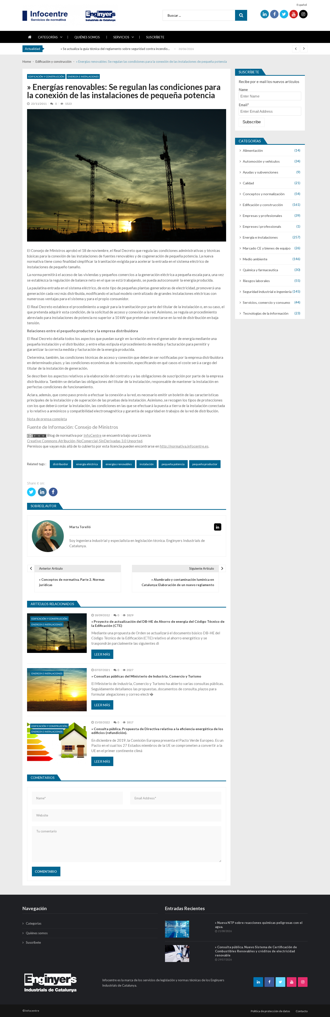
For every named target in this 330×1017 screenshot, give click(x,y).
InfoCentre (92, 435)
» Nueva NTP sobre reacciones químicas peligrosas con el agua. (258, 925)
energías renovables (119, 464)
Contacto (302, 1011)
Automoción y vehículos (261, 161)
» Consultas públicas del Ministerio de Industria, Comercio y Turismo (146, 676)
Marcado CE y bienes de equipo (267, 248)
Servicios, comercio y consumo (266, 302)
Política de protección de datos (270, 1011)
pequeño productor (204, 464)
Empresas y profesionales (262, 216)
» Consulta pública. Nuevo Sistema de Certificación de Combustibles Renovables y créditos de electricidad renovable (256, 951)
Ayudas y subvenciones (260, 172)
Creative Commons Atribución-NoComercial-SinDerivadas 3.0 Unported (84, 441)
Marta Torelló (80, 527)
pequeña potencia (173, 464)
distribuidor (60, 464)
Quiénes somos (87, 37)
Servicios (121, 37)
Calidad (248, 183)
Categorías (48, 37)
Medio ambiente (255, 259)
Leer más (102, 654)
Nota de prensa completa (47, 419)
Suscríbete (155, 37)
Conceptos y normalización (264, 194)
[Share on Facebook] (53, 492)
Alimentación (253, 150)
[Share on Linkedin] (42, 492)
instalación (147, 464)
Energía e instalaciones (83, 76)
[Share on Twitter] (31, 492)
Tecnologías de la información (265, 313)
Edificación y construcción (46, 76)
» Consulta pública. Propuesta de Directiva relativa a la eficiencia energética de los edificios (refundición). (157, 731)
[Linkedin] (217, 527)
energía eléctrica (87, 464)
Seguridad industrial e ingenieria (267, 292)
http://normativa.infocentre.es (184, 446)
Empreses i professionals (262, 226)
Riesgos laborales (256, 281)
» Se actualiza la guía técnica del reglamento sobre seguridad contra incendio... (115, 49)
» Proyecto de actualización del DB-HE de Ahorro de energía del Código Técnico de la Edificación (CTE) (157, 624)
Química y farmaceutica (260, 270)
